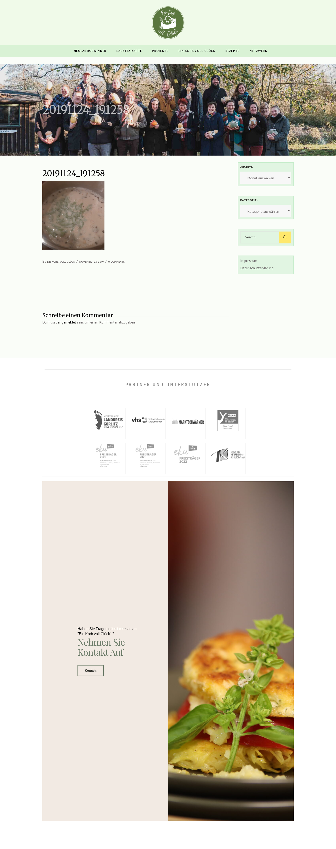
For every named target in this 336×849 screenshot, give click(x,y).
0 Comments (116, 262)
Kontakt (90, 670)
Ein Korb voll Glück (61, 262)
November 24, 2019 (91, 262)
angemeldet (67, 322)
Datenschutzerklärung (257, 268)
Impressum (248, 261)
